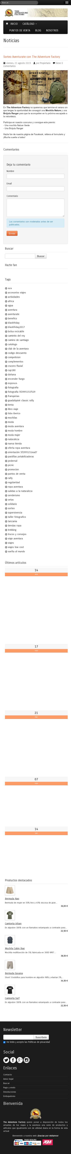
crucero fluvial (15, 365)
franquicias (13, 396)
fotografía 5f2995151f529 (21, 391)
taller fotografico (17, 516)
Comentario (12, 196)
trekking (12, 529)
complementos (15, 361)
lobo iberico (14, 413)
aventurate (13, 314)
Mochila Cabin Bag (15, 948)
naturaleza (13, 439)
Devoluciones (9, 1092)
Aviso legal (8, 1079)
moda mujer (14, 434)
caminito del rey (16, 335)
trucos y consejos (17, 534)
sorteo (11, 508)
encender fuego (16, 378)
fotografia (13, 387)
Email (9, 183)
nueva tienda (15, 443)
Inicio (14, 23)
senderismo (14, 495)
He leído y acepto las (28, 1042)
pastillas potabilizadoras (21, 456)
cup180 (12, 370)
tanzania (12, 521)
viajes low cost (16, 547)
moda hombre (15, 430)
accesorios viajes (17, 292)
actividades (14, 296)
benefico (12, 318)
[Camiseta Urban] (35, 915)
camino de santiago (18, 340)
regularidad (14, 482)
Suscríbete (41, 1037)
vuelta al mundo (16, 551)
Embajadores (9, 1096)
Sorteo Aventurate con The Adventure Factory (31, 57)
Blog (38, 30)
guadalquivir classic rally (21, 400)
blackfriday (13, 322)
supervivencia (15, 512)
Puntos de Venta (19, 30)
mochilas (12, 417)
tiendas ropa (14, 525)
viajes (11, 542)
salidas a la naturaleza (20, 491)
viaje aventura (15, 538)
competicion (14, 357)
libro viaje (13, 409)
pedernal (12, 460)
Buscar (40, 256)
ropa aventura (15, 486)
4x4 (10, 288)
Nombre (10, 171)
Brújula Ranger (16, 128)
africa (11, 301)
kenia (11, 404)
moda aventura (16, 426)
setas (11, 499)
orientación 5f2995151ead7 (22, 452)
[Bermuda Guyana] (35, 965)
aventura (12, 309)
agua (10, 305)
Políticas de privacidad (39, 1042)
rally (10, 478)
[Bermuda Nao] (35, 890)
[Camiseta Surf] (35, 990)
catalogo (12, 344)
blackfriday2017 (16, 327)
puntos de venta (16, 473)
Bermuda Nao (12, 898)
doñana (12, 374)
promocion (13, 469)
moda (11, 422)
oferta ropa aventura (19, 447)
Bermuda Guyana (14, 973)
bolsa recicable (16, 331)
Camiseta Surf (12, 998)
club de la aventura (18, 348)
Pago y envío (9, 1087)
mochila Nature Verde (19, 125)
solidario (12, 503)
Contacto (7, 1074)
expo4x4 (12, 383)
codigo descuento (17, 352)
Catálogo (29, 23)
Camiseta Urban (13, 923)
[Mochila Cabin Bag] (35, 940)
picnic (11, 465)
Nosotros (52, 30)
